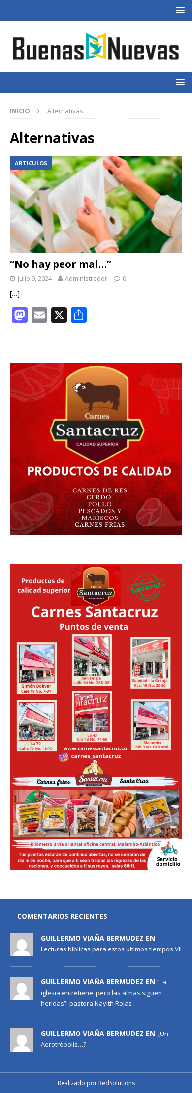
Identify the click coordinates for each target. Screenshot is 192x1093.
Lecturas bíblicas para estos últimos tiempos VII (111, 949)
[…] (15, 293)
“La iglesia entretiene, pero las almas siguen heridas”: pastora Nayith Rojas (103, 992)
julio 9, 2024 (35, 278)
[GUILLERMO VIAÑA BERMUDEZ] (21, 951)
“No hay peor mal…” (60, 264)
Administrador (86, 278)
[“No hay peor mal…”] (96, 204)
